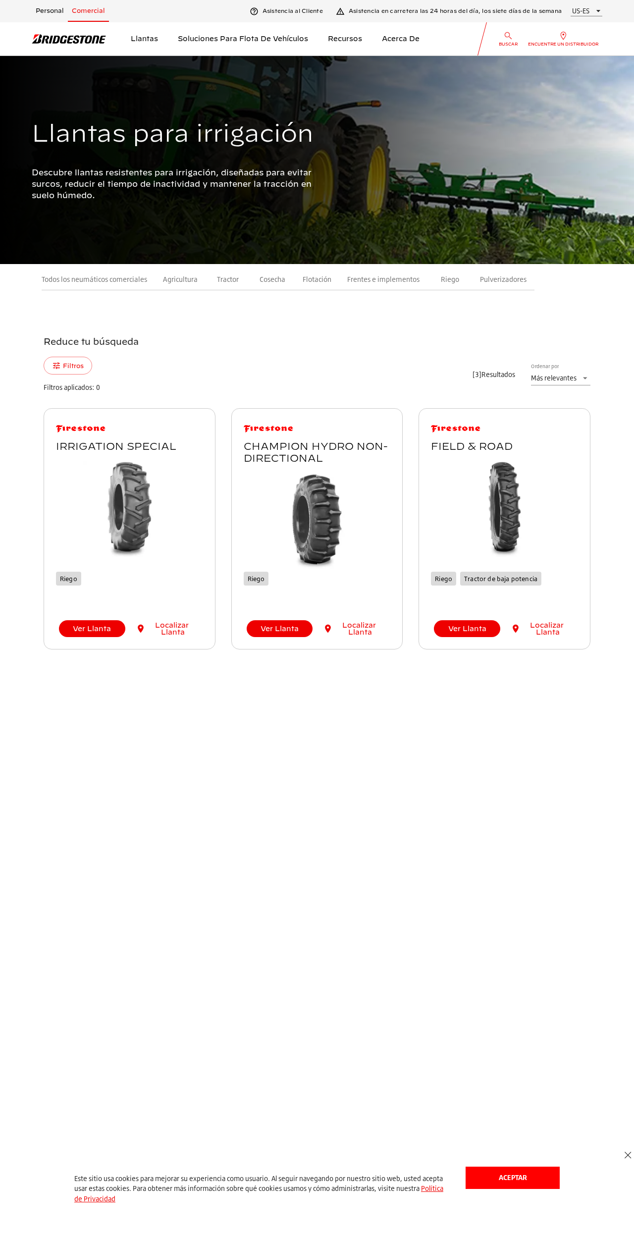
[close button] (628, 1155)
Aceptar (513, 1177)
